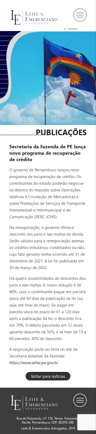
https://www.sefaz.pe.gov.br (33, 362)
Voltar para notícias (48, 376)
